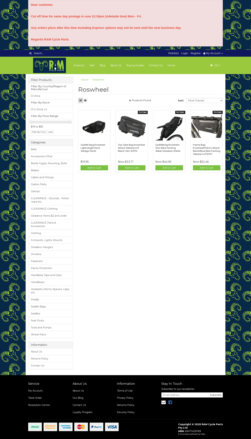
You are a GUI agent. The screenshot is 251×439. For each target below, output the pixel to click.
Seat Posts (37, 320)
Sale (91, 65)
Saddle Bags (38, 306)
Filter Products (41, 80)
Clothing (36, 233)
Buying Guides (135, 65)
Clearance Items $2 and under (49, 215)
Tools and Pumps (41, 327)
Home (171, 65)
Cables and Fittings (42, 177)
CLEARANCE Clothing (44, 208)
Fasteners (37, 261)
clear (50, 132)
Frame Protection (41, 268)
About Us (115, 65)
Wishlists (173, 53)
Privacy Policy (125, 397)
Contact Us (155, 65)
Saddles (35, 313)
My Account (35, 390)
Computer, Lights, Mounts (46, 240)
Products (78, 65)
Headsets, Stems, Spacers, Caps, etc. (50, 291)
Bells (34, 149)
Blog (102, 65)
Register (196, 53)
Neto (203, 434)
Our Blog (78, 397)
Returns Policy (39, 358)
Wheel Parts (38, 334)
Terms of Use (125, 390)
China (36, 95)
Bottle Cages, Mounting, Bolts (49, 163)
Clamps (35, 191)
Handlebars (37, 282)
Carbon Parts (38, 184)
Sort (181, 100)
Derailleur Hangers (42, 247)
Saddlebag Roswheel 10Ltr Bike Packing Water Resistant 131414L (168, 147)
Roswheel (98, 79)
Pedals (35, 299)
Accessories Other (42, 156)
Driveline (36, 254)
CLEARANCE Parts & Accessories (43, 224)
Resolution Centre (39, 405)
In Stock (40, 109)
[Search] (30, 53)
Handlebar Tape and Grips (46, 275)
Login (184, 53)
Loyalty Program (83, 412)
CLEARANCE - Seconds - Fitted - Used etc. (50, 200)
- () (215, 65)
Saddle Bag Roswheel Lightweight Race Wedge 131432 (93, 147)
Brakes (35, 170)
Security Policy (126, 412)
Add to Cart (94, 167)
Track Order (35, 397)
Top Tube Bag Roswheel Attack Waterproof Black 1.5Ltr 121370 (131, 147)
